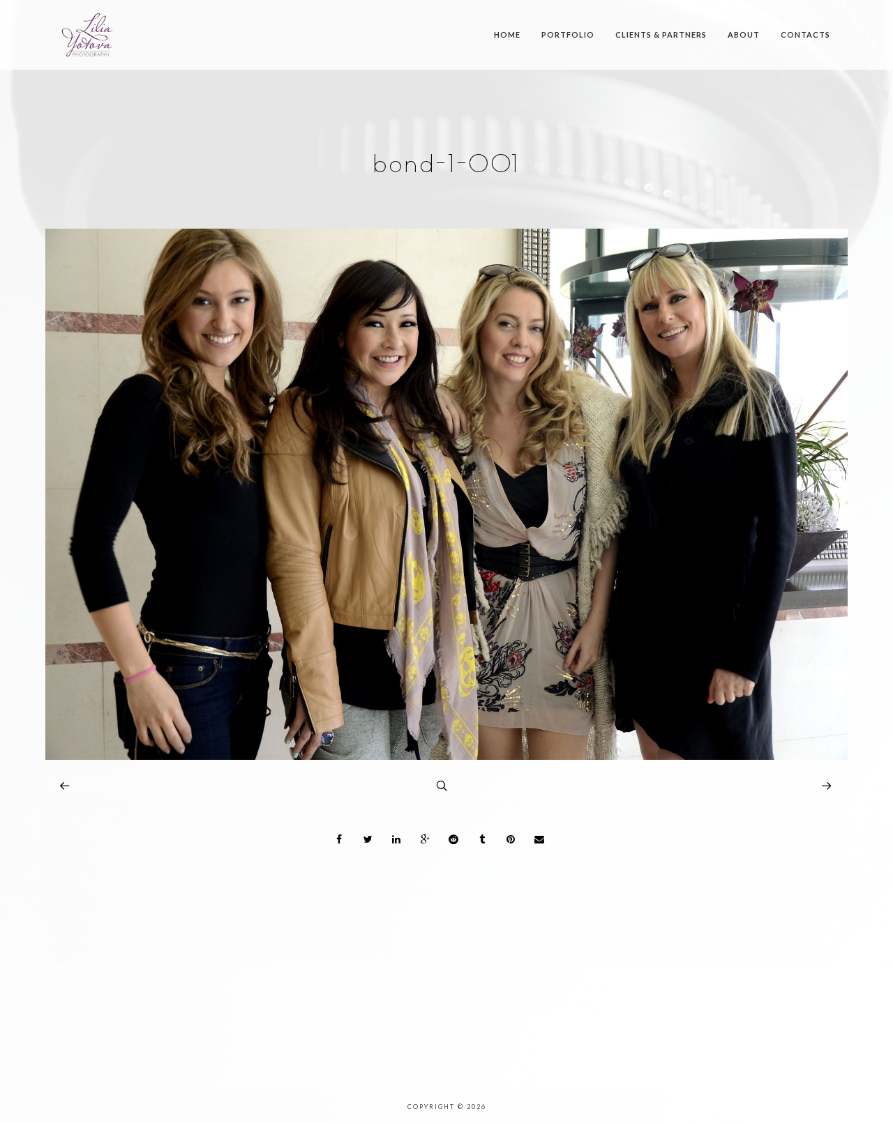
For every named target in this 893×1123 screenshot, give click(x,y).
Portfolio (567, 34)
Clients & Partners (661, 34)
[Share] (340, 839)
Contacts (805, 34)
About (744, 34)
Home (507, 34)
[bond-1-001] (446, 756)
